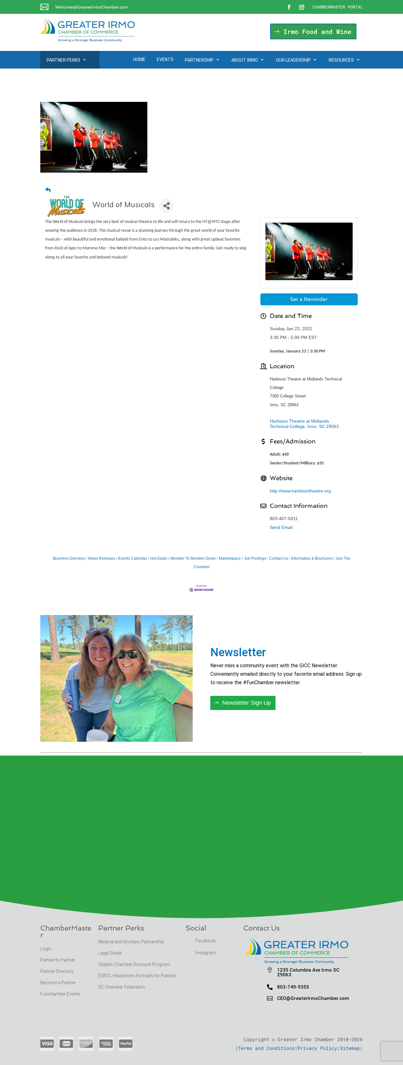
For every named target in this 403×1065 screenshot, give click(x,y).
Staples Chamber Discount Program (134, 964)
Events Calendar (132, 558)
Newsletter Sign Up (246, 703)
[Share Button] (166, 206)
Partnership (199, 60)
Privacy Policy (317, 1048)
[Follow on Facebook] (289, 7)
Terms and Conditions (266, 1048)
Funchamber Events (60, 993)
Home (139, 59)
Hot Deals (158, 558)
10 (130, 728)
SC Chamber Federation (121, 987)
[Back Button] (48, 190)
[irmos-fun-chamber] (116, 739)
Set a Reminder (309, 299)
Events (165, 59)
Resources (341, 60)
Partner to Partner (58, 959)
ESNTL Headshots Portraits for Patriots (137, 975)
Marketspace (230, 558)
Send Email (281, 527)
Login (45, 948)
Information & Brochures (311, 558)
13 (146, 728)
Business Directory (69, 558)
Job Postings (255, 558)
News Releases (101, 558)
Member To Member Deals (193, 558)
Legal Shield (110, 953)
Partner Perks (63, 60)
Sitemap (350, 1048)
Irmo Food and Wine (317, 31)
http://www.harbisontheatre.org (300, 490)
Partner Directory (57, 971)
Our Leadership (293, 60)
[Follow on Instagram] (302, 7)
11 (135, 728)
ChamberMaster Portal (338, 7)
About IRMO (244, 60)
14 (151, 728)
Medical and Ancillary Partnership (131, 941)
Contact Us (278, 558)
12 (140, 728)
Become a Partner (58, 982)
